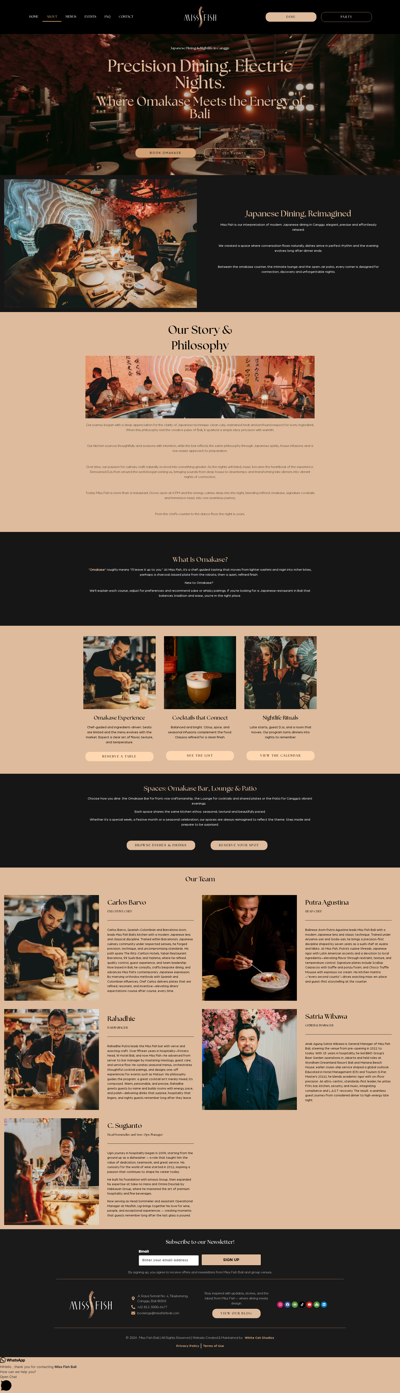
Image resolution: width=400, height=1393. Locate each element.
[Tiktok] (302, 1304)
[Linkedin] (324, 1304)
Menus (71, 16)
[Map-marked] (317, 1304)
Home (33, 16)
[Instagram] (280, 1304)
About (52, 16)
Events (90, 16)
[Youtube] (309, 1304)
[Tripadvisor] (295, 1304)
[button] (200, 1383)
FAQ (107, 16)
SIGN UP (231, 1260)
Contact (126, 16)
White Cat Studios (259, 1337)
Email (144, 1251)
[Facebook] (287, 1304)
